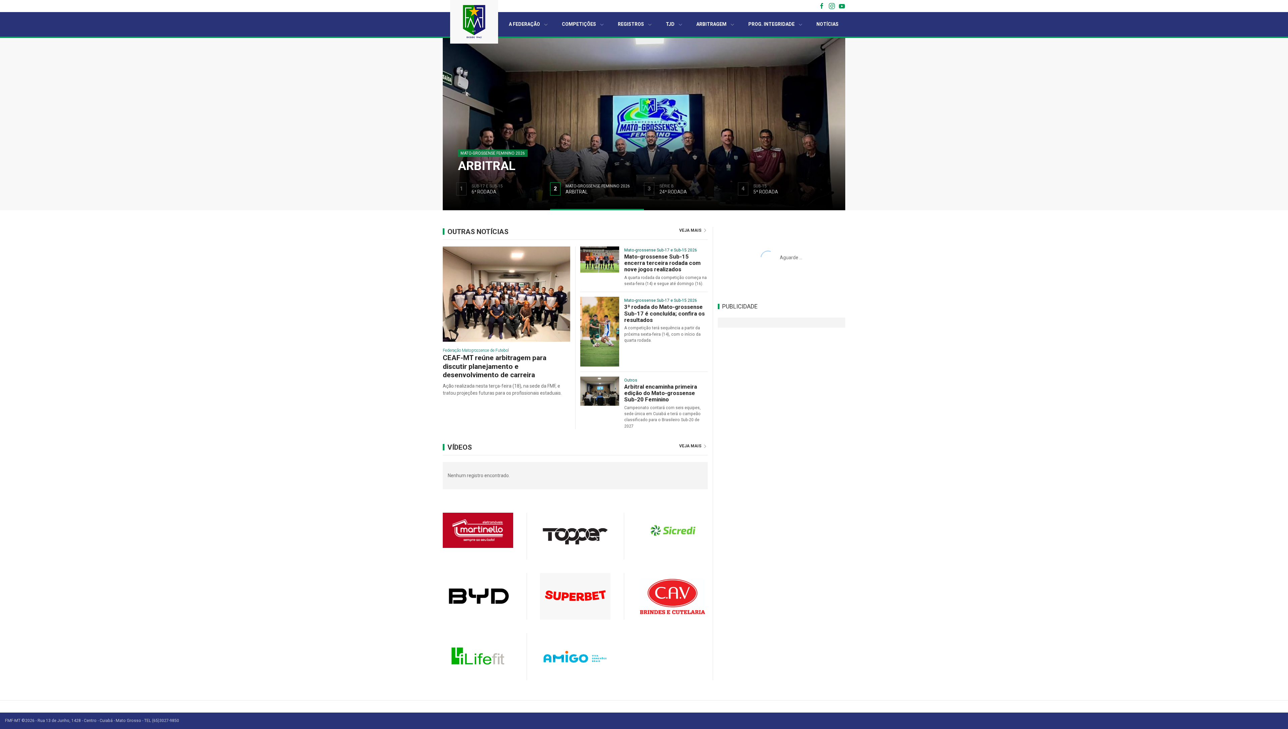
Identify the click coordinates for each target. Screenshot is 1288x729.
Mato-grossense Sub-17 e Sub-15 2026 (660, 250)
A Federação (524, 24)
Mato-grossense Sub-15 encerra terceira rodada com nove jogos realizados (662, 263)
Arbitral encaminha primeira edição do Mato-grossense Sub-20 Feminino (660, 393)
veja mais (690, 230)
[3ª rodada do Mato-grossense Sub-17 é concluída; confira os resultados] (600, 331)
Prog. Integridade (771, 24)
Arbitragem (711, 24)
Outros (630, 380)
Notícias (827, 24)
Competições (579, 24)
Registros (631, 24)
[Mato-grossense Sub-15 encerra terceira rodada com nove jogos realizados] (600, 259)
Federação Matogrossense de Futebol (476, 350)
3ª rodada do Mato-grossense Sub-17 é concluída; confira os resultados (664, 313)
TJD (670, 24)
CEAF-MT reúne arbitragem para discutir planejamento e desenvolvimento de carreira (494, 366)
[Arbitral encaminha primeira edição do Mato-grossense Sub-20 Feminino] (600, 390)
